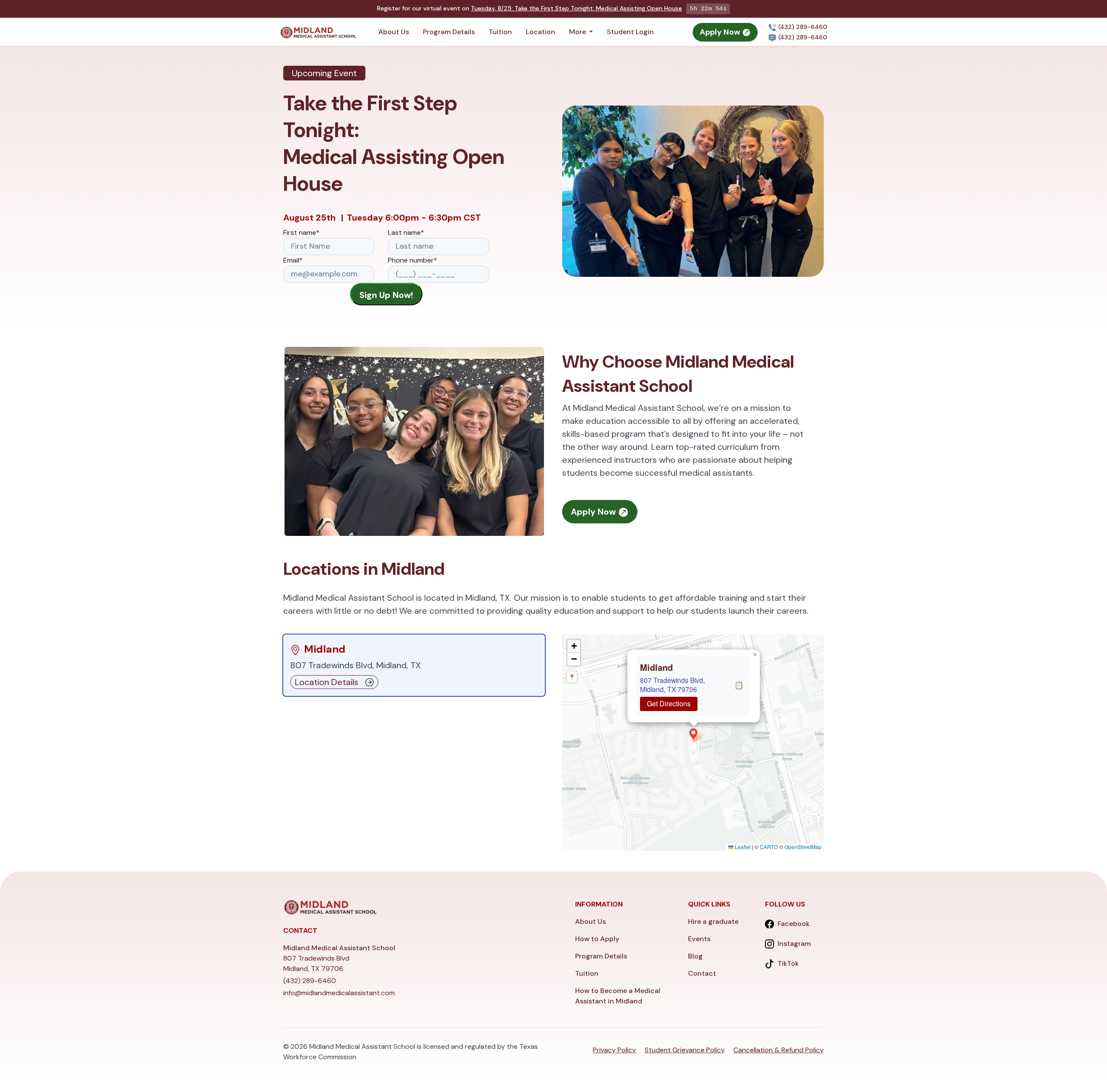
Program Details (449, 31)
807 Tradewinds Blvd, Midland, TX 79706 (672, 684)
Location (540, 31)
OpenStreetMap (803, 846)
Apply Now (721, 32)
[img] (693, 742)
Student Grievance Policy (685, 1049)
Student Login (630, 31)
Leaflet (742, 846)
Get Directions (669, 703)
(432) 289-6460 (802, 27)
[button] (693, 734)
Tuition (500, 31)
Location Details (326, 682)
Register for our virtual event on (529, 8)
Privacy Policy (614, 1049)
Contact (702, 973)
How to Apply (597, 938)
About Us (393, 31)
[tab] (414, 665)
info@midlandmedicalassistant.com (339, 992)
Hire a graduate (713, 921)
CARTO (769, 846)
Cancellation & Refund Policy (778, 1049)
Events (699, 938)
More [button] (578, 31)
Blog (695, 956)
